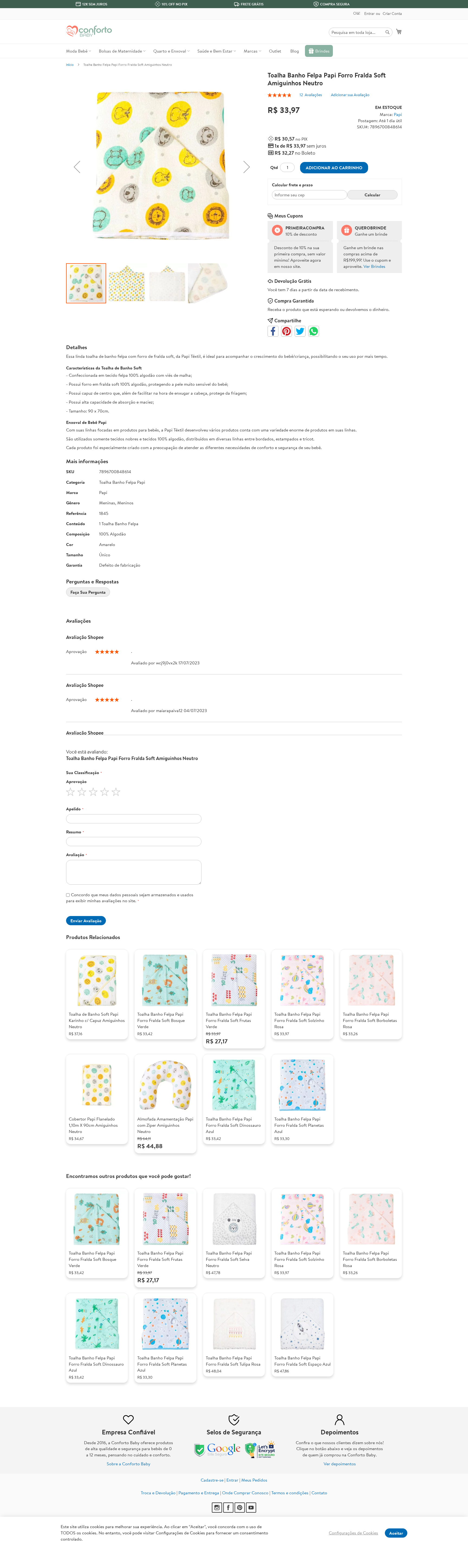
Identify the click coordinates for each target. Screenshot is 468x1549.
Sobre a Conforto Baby (128, 1464)
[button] (77, 167)
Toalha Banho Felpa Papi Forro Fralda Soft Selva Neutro (229, 1259)
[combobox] (360, 32)
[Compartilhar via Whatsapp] (313, 331)
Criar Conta (392, 13)
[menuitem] (78, 51)
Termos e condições (289, 1493)
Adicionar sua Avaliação (350, 95)
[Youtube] (251, 1511)
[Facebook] (229, 1511)
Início (70, 64)
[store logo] (89, 31)
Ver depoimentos (340, 1464)
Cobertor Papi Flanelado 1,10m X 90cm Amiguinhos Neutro (93, 1125)
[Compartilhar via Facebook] (273, 331)
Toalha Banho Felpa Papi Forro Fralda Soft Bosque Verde (161, 1020)
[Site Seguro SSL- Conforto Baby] (260, 1457)
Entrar (369, 13)
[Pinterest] (240, 1511)
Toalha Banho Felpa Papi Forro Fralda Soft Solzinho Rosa (299, 1020)
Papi (398, 114)
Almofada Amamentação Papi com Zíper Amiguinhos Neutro (165, 1125)
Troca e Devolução (158, 1493)
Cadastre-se (212, 1480)
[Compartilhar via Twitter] (300, 331)
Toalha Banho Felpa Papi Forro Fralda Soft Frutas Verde (229, 1020)
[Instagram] (217, 1511)
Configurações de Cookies (353, 1533)
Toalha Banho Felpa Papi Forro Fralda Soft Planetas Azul (299, 1125)
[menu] (234, 51)
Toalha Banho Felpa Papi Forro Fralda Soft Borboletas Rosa (370, 1020)
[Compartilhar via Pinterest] (286, 331)
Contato (319, 1493)
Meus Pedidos (254, 1480)
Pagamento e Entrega (198, 1493)
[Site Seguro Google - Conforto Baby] (217, 1457)
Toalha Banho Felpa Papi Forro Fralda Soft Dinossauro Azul (233, 1125)
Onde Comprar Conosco (245, 1493)
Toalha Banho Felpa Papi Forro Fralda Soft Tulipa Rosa (233, 1361)
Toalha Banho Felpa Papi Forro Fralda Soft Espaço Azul (302, 1361)
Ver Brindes (374, 266)
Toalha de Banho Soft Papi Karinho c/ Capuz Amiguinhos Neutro (97, 1020)
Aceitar (396, 1533)
